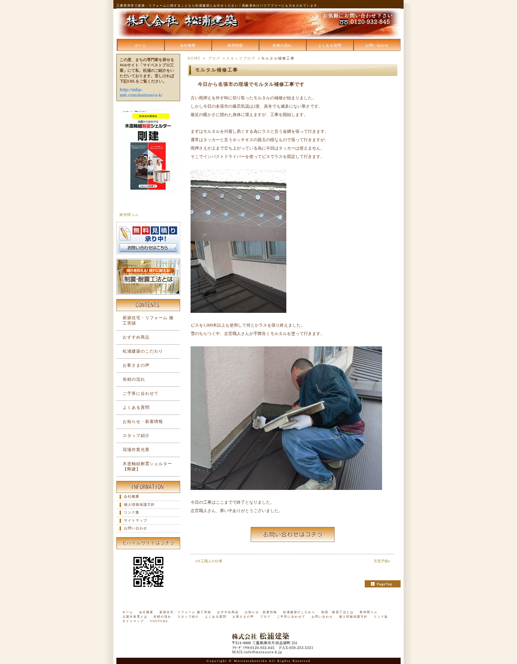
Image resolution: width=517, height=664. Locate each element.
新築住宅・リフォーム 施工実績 (148, 320)
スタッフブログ (241, 58)
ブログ (214, 58)
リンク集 (131, 512)
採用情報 (235, 45)
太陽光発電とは (135, 616)
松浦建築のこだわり (143, 351)
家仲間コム (129, 215)
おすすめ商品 (136, 337)
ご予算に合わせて (141, 393)
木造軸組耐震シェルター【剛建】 (147, 466)
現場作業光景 (136, 449)
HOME (194, 58)
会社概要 (188, 45)
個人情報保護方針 (139, 504)
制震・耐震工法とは (337, 612)
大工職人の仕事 (209, 561)
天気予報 (381, 561)
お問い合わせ (377, 45)
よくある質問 (329, 45)
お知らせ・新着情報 (143, 421)
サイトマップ (135, 520)
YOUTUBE (159, 621)
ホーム (140, 45)
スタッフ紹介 (136, 435)
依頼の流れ (282, 45)
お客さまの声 (136, 365)
